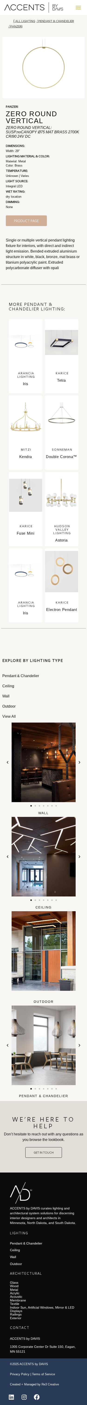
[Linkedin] (11, 1397)
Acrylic (14, 1293)
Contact (19, 1327)
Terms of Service (43, 1374)
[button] (78, 7)
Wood (14, 1286)
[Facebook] (37, 1397)
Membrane (18, 1300)
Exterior (15, 1318)
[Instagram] (24, 1397)
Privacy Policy (19, 1374)
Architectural (26, 1273)
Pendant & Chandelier (56, 21)
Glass (14, 1282)
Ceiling (43, 907)
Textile (14, 1304)
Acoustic (16, 1296)
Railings (16, 1314)
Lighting (19, 1233)
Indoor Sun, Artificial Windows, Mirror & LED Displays (42, 1309)
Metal (14, 1290)
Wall (43, 813)
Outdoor (44, 1001)
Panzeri (16, 26)
